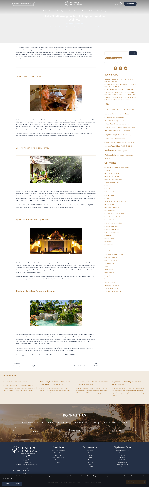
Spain (133, 135)
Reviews (127, 131)
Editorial (91, 11)
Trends (134, 142)
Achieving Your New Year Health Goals (117, 167)
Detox (125, 110)
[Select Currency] (120, 3)
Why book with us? (58, 457)
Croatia (90, 462)
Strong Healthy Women (113, 142)
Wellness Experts (121, 151)
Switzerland (90, 451)
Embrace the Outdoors (112, 192)
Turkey (90, 467)
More (83, 11)
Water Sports (108, 146)
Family (119, 114)
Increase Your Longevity (112, 229)
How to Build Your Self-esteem (114, 214)
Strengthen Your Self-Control (114, 254)
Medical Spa (123, 460)
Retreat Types (60, 11)
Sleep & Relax (122, 462)
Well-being (126, 146)
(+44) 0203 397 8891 (26, 462)
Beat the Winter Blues (112, 173)
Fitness (125, 114)
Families (114, 114)
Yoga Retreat (107, 158)
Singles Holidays (111, 135)
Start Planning (101, 11)
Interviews (125, 124)
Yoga (122, 155)
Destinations (73, 11)
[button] (130, 4)
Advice (114, 109)
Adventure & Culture (122, 451)
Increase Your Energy (111, 226)
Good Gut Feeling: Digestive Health (116, 201)
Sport (107, 139)
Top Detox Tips (109, 263)
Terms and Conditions (58, 451)
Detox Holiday (132, 109)
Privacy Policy (58, 453)
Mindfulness (127, 127)
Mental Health (109, 235)
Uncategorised (109, 273)
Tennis (124, 142)
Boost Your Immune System (113, 179)
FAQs (58, 462)
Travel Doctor (109, 269)
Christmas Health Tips (112, 182)
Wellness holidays (112, 155)
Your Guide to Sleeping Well (113, 291)
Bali (90, 457)
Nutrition (108, 131)
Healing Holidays (120, 117)
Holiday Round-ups (111, 124)
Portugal (121, 130)
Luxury (113, 127)
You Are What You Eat (111, 288)
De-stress (122, 453)
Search (106, 50)
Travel (106, 266)
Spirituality (108, 251)
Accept (7, 483)
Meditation (119, 127)
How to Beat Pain (110, 210)
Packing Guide (109, 238)
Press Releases (109, 245)
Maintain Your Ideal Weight (113, 232)
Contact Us (58, 460)
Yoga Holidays (129, 155)
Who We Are (58, 455)
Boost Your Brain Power (112, 176)
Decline (17, 483)
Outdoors (115, 130)
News (133, 127)
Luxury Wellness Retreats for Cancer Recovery (120, 89)
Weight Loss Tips (110, 276)
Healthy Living (122, 120)
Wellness (110, 150)
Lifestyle (107, 127)
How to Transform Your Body (114, 223)
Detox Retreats (108, 114)
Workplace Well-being (112, 285)
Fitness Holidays (110, 117)
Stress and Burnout (111, 257)
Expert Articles (109, 195)
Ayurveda (108, 170)
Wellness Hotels (48, 11)
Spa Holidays (127, 135)
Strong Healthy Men (111, 260)
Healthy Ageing (109, 204)
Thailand (129, 142)
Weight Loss (115, 146)
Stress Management (117, 139)
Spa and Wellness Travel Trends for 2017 (18, 382)
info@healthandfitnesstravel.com (26, 464)
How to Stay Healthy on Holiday (115, 220)
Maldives (90, 455)
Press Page (108, 241)
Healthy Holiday (111, 121)
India (120, 124)
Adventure (108, 109)
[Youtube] (29, 456)
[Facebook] (23, 456)
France (90, 460)
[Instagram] (26, 456)
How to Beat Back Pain (112, 207)
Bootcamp (119, 109)
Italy (129, 124)
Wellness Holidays (122, 464)
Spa (120, 135)
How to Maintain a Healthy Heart (115, 217)
